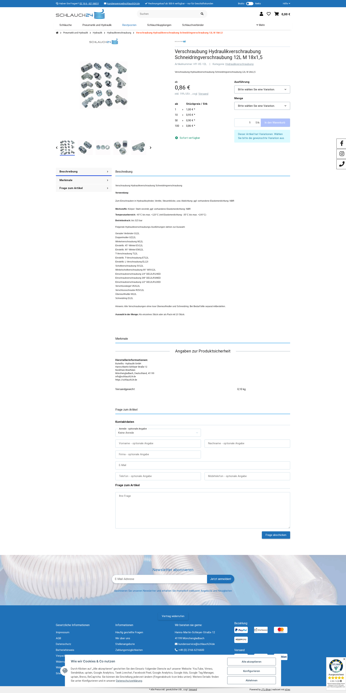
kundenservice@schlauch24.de (123, 3)
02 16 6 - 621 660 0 (89, 3)
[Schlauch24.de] (80, 13)
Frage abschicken (276, 535)
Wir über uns (122, 638)
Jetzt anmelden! (220, 579)
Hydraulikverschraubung (239, 64)
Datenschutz (63, 644)
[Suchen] (202, 14)
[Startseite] (57, 33)
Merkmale (65, 180)
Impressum (62, 632)
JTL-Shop (265, 689)
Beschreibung (68, 171)
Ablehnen (252, 680)
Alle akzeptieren (251, 661)
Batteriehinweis (65, 650)
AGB (58, 638)
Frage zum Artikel (71, 188)
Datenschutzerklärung (129, 680)
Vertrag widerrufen (173, 616)
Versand (203, 93)
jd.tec (287, 689)
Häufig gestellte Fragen (129, 632)
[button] (285, 3)
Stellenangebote (125, 644)
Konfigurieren (251, 670)
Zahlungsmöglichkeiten (129, 650)
